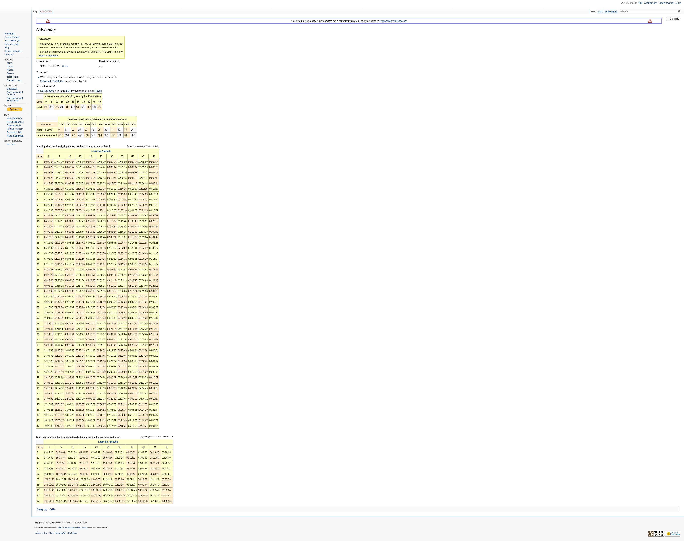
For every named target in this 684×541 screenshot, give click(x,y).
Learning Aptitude (101, 151)
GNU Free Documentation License (73, 527)
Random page (12, 44)
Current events (12, 37)
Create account (666, 3)
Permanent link (14, 132)
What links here (14, 118)
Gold (65, 66)
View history (611, 11)
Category (42, 509)
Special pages (14, 125)
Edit (600, 11)
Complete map (14, 80)
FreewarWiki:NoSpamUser (393, 21)
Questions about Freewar (15, 93)
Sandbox (9, 54)
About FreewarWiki (57, 533)
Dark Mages (47, 90)
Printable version (15, 129)
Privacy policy (41, 533)
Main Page (10, 33)
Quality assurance (13, 51)
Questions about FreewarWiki (15, 99)
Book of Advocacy (48, 55)
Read (593, 11)
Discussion (46, 11)
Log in (678, 3)
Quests (10, 73)
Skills (52, 509)
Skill (68, 90)
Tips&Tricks (12, 77)
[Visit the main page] (15, 14)
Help (7, 47)
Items (9, 63)
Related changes (15, 122)
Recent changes (13, 40)
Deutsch (11, 144)
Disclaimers (72, 533)
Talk (640, 3)
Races (98, 90)
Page (35, 11)
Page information (15, 136)
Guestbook (12, 89)
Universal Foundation (52, 81)
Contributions (650, 3)
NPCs (10, 66)
